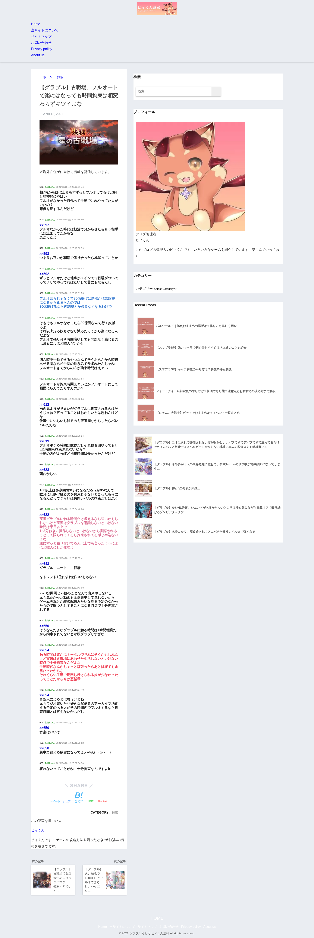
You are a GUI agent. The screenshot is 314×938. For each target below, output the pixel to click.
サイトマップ (41, 36)
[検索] (216, 91)
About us (37, 55)
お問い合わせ (41, 43)
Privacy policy (41, 49)
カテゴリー (144, 288)
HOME (157, 918)
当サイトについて (44, 30)
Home (35, 24)
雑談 (115, 812)
